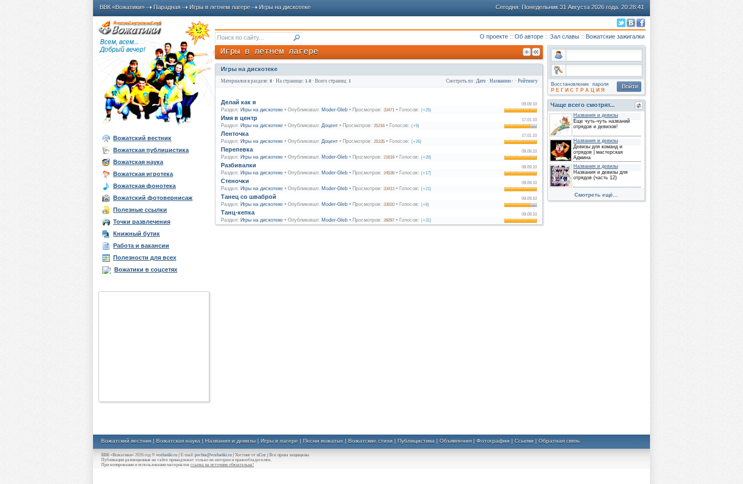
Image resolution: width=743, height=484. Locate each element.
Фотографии (493, 441)
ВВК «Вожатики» (122, 7)
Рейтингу (528, 81)
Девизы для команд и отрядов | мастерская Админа (598, 152)
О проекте (494, 36)
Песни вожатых (323, 441)
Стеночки (235, 181)
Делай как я (238, 102)
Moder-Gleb (334, 109)
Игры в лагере (279, 441)
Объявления (455, 441)
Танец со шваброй (248, 196)
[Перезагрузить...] (639, 106)
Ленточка (235, 133)
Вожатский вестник (126, 441)
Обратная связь (559, 441)
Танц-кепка (238, 212)
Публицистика (416, 441)
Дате (481, 81)
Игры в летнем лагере (219, 7)
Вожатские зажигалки (615, 36)
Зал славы (564, 36)
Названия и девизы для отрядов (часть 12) (600, 174)
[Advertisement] (154, 346)
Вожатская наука (178, 441)
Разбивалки (238, 165)
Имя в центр (239, 118)
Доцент (329, 125)
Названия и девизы (230, 441)
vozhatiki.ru (166, 454)
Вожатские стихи (370, 441)
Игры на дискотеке (285, 7)
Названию (500, 81)
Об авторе (529, 36)
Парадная (167, 7)
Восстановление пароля (580, 84)
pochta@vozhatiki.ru (213, 454)
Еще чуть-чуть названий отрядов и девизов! (601, 123)
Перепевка (237, 149)
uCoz (261, 454)
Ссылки (524, 441)
